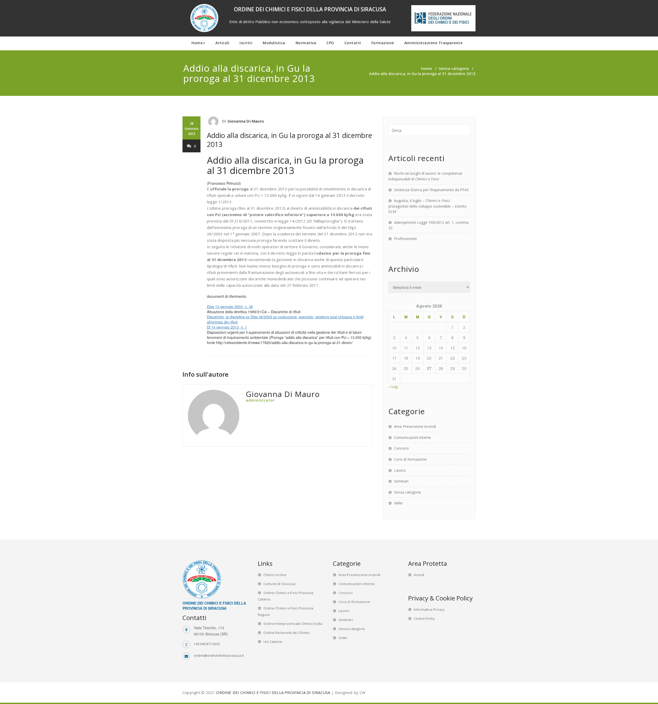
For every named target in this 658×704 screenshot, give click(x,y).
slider (398, 503)
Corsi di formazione (410, 459)
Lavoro (400, 470)
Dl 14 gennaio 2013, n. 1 (227, 327)
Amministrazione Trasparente (433, 42)
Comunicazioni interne (412, 437)
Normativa (306, 42)
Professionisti (405, 238)
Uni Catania (272, 641)
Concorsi (401, 448)
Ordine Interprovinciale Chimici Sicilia (293, 623)
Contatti (352, 42)
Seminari (401, 481)
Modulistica (274, 42)
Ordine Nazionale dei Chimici (286, 632)
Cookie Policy (424, 618)
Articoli (222, 42)
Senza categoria (454, 68)
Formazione (382, 42)
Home (197, 42)
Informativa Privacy (429, 609)
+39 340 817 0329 (207, 644)
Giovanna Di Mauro (245, 121)
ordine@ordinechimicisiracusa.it (219, 655)
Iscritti (246, 42)
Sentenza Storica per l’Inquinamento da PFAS (431, 189)
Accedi (419, 574)
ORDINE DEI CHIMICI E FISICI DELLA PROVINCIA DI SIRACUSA (273, 692)
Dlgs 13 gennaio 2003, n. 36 (230, 306)
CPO (330, 42)
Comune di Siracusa (279, 583)
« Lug (393, 386)
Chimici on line (274, 574)
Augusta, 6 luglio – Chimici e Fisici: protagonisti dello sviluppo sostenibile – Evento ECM (427, 206)
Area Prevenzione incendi (415, 426)
